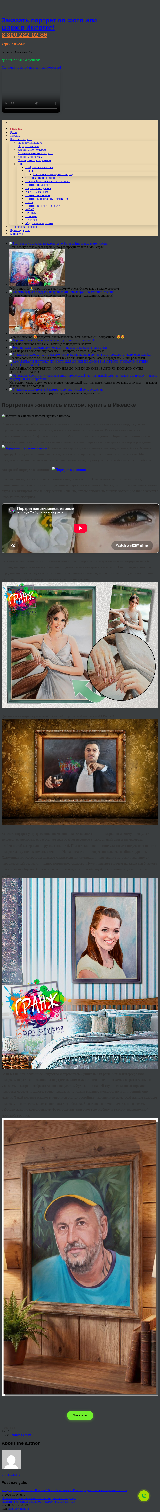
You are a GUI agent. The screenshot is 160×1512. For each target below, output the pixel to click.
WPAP (29, 209)
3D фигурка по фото (23, 226)
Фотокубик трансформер (34, 160)
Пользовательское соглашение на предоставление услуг (39, 1498)
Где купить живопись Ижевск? (24, 1490)
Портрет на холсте (30, 142)
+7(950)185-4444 (14, 44)
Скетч (29, 202)
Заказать (80, 1415)
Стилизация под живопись (43, 177)
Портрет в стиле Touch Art (42, 205)
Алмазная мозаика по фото (35, 153)
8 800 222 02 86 (24, 34)
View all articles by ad (11, 1475)
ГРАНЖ (30, 212)
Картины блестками (31, 156)
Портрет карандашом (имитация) (47, 198)
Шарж (29, 170)
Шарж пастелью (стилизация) (53, 174)
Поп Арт (31, 216)
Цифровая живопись (39, 167)
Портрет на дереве (37, 184)
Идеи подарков (20, 230)
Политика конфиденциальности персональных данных (38, 1501)
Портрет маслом (28, 146)
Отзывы (15, 135)
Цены (13, 132)
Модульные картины (39, 223)
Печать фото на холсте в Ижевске (47, 181)
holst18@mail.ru (18, 1508)
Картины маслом (36, 191)
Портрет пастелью (37, 195)
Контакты (16, 233)
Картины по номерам (32, 149)
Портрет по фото (21, 139)
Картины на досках (38, 188)
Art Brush (31, 219)
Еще (20, 163)
